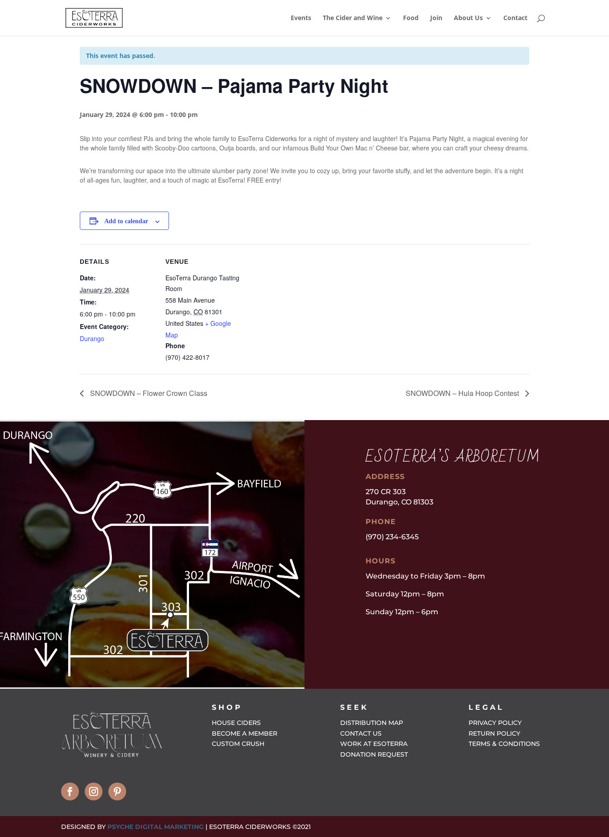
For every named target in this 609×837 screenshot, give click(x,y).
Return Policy (494, 733)
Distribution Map (371, 723)
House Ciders (236, 723)
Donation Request (374, 754)
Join (436, 18)
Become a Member (244, 733)
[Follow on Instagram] (94, 791)
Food (411, 18)
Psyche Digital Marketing (155, 827)
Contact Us (361, 733)
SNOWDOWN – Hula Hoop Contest (463, 393)
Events (301, 18)
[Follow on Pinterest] (117, 791)
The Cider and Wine (353, 18)
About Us (468, 18)
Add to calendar (126, 221)
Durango (92, 338)
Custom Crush (238, 744)
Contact (515, 18)
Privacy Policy (495, 723)
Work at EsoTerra (373, 744)
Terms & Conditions (504, 744)
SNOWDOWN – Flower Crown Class (147, 393)
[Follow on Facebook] (70, 791)
